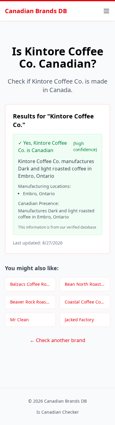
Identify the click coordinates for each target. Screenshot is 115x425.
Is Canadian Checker (57, 412)
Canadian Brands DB (36, 11)
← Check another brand (57, 340)
